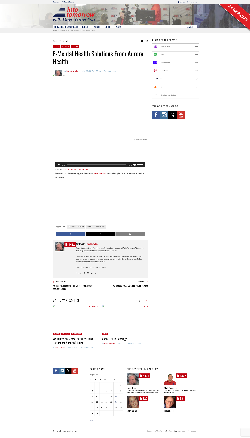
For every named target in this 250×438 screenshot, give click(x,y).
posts (71, 245)
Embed (85, 169)
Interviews (65, 47)
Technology (76, 334)
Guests (56, 47)
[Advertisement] (100, 153)
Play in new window (72, 169)
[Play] (58, 164)
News (105, 334)
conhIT (89, 226)
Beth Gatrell (132, 410)
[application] (100, 164)
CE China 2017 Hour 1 (76, 226)
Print (146, 41)
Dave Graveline (60, 347)
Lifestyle (75, 47)
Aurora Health (99, 173)
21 (116, 402)
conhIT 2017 (100, 226)
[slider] (140, 164)
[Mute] (134, 164)
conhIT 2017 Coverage (114, 338)
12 (106, 396)
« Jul (91, 420)
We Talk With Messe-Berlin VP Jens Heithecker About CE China (73, 340)
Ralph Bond (169, 410)
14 (116, 396)
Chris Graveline (170, 388)
